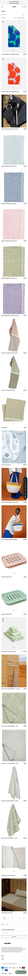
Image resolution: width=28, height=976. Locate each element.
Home (2, 924)
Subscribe (13, 936)
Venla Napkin (4, 411)
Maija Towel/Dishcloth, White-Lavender (10, 303)
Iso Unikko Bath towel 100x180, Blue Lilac (10, 88)
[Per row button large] (22, 15)
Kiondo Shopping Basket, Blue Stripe (9, 519)
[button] (2, 6)
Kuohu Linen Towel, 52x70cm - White (9, 770)
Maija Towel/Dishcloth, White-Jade (9, 160)
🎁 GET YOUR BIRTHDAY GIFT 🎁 (24, 488)
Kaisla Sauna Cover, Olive (6, 877)
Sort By (13, 17)
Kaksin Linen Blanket (5, 447)
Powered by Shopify (13, 963)
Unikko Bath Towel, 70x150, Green (8, 626)
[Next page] (23, 883)
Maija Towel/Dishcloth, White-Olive (9, 268)
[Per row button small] (24, 15)
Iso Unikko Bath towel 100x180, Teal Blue (10, 52)
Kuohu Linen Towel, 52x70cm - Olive (9, 805)
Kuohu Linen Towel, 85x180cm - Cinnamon (10, 662)
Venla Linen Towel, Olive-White (8, 375)
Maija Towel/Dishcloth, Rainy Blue (8, 196)
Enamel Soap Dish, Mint (6, 590)
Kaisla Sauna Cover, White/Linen (8, 841)
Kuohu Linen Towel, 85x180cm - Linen (9, 734)
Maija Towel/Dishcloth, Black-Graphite (9, 124)
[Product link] (13, 35)
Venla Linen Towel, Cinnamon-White (9, 339)
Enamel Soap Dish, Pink (6, 554)
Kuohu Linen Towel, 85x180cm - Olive (9, 698)
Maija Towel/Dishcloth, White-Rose (9, 232)
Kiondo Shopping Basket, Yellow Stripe (9, 483)
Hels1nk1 (6, 963)
